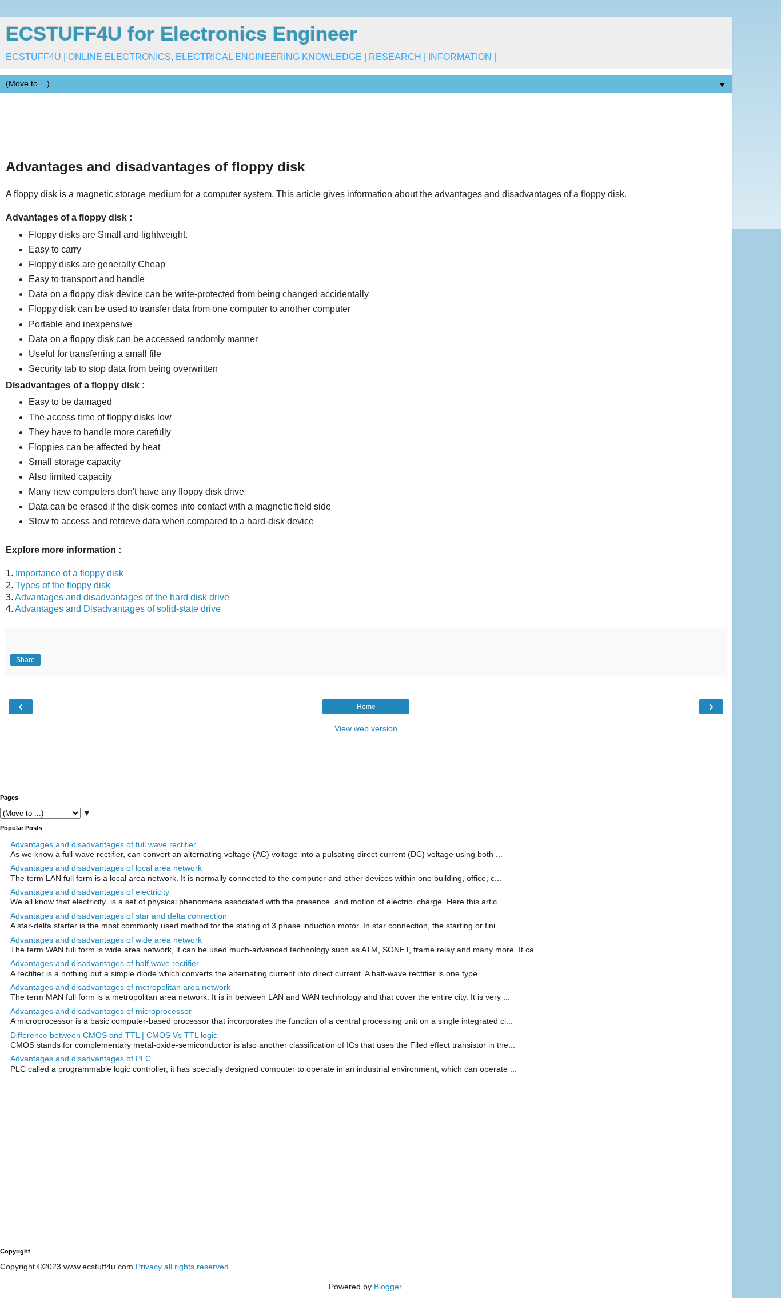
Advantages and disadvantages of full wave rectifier (103, 844)
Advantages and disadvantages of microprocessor (101, 1011)
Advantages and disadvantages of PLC (80, 1058)
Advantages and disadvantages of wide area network (106, 939)
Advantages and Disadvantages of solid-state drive (118, 609)
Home (366, 707)
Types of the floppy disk (64, 585)
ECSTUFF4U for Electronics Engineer (181, 34)
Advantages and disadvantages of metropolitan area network (120, 987)
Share (25, 660)
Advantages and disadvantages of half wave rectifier (104, 963)
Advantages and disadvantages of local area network (106, 867)
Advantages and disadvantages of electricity (89, 891)
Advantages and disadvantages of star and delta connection (118, 915)
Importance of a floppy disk (69, 573)
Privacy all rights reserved (182, 1266)
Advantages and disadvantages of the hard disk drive (122, 597)
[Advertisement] (208, 124)
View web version (365, 728)
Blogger (387, 1286)
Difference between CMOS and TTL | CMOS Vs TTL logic (113, 1035)
